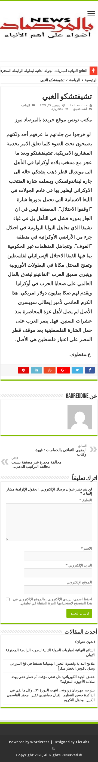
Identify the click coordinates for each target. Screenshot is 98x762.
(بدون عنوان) (85, 642)
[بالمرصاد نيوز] (49, 30)
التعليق (85, 500)
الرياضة (74, 80)
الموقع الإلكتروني (79, 582)
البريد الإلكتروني (79, 565)
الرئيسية (91, 80)
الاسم (86, 548)
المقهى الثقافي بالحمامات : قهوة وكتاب (61, 450)
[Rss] (53, 748)
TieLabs (82, 742)
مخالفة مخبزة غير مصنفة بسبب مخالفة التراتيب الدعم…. (36, 462)
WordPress (40, 742)
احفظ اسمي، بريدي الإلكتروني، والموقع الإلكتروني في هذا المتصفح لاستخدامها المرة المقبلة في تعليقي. (52, 601)
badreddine (78, 105)
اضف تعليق (80, 109)
